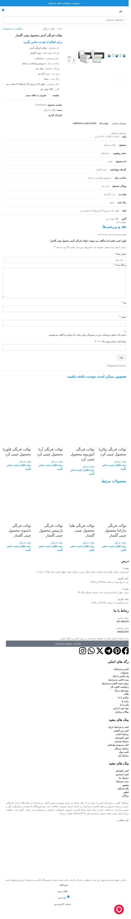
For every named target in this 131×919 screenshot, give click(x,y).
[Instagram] (83, 651)
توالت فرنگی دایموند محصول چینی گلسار (19, 530)
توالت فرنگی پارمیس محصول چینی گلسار (51, 530)
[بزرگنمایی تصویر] (120, 80)
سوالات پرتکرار (122, 712)
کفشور (126, 792)
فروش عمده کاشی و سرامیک (116, 683)
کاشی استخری (123, 774)
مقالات (126, 694)
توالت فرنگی (120, 461)
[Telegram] (108, 651)
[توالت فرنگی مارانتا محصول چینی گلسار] (112, 501)
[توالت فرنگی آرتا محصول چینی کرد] (48, 396)
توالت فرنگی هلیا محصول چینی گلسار (81, 530)
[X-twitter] (100, 651)
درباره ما (126, 701)
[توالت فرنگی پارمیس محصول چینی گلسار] (48, 501)
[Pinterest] (117, 651)
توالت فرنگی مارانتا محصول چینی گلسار (115, 530)
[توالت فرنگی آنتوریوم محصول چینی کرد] (80, 396)
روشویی (126, 785)
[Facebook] (126, 651)
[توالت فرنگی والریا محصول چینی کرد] (112, 396)
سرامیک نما (124, 778)
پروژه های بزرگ (122, 690)
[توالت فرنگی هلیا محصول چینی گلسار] (80, 501)
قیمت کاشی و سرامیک (119, 680)
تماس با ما (125, 705)
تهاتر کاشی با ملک (121, 676)
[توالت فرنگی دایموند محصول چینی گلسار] (16, 501)
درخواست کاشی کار (120, 687)
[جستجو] (5, 20)
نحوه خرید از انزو (122, 708)
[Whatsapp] (91, 651)
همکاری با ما (124, 697)
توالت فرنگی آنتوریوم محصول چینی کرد (82, 454)
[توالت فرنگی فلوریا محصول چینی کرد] (16, 396)
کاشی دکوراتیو (123, 771)
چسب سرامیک (123, 781)
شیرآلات (126, 796)
